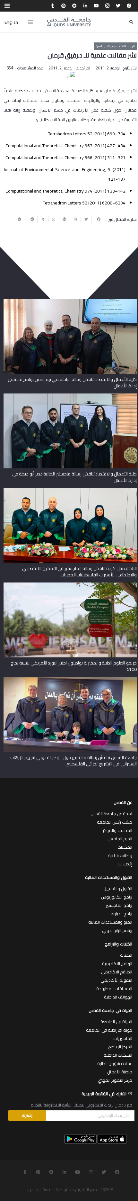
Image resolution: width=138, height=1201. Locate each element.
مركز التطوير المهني (115, 1080)
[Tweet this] (86, 219)
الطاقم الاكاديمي (116, 972)
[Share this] (96, 219)
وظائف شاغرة (120, 855)
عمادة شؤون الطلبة (114, 1063)
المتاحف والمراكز (117, 830)
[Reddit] (74, 5)
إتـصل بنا (125, 864)
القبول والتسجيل (117, 888)
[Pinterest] (63, 5)
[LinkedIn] (85, 5)
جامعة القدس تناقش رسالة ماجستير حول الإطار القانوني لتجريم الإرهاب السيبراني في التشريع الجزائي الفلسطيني (73, 760)
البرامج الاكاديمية (117, 963)
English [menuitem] (11, 22)
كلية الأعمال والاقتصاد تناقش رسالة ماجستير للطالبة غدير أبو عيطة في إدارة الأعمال (74, 477)
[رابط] (69, 22)
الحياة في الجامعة (116, 1021)
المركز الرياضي (120, 1047)
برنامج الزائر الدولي (117, 930)
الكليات (126, 955)
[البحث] (131, 22)
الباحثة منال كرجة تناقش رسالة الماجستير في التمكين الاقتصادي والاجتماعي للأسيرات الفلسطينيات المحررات (79, 571)
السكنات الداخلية (118, 1055)
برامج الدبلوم (121, 913)
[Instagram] (107, 5)
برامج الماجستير (119, 905)
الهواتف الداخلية (118, 997)
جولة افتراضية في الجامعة (109, 1030)
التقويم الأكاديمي (116, 980)
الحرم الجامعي (119, 839)
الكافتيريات (122, 1038)
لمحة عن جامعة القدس (111, 813)
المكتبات (124, 847)
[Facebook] (129, 5)
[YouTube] (96, 5)
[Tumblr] (52, 5)
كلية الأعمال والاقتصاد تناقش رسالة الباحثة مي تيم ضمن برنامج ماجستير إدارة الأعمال (72, 382)
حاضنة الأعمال (119, 1072)
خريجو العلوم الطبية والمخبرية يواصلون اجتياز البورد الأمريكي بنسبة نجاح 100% (73, 666)
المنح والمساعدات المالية (110, 922)
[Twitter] (118, 5)
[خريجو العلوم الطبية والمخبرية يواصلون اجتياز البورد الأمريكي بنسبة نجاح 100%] (70, 585)
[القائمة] (30, 22)
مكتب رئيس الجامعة (114, 822)
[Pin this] (64, 219)
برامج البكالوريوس (116, 897)
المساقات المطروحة (114, 988)
